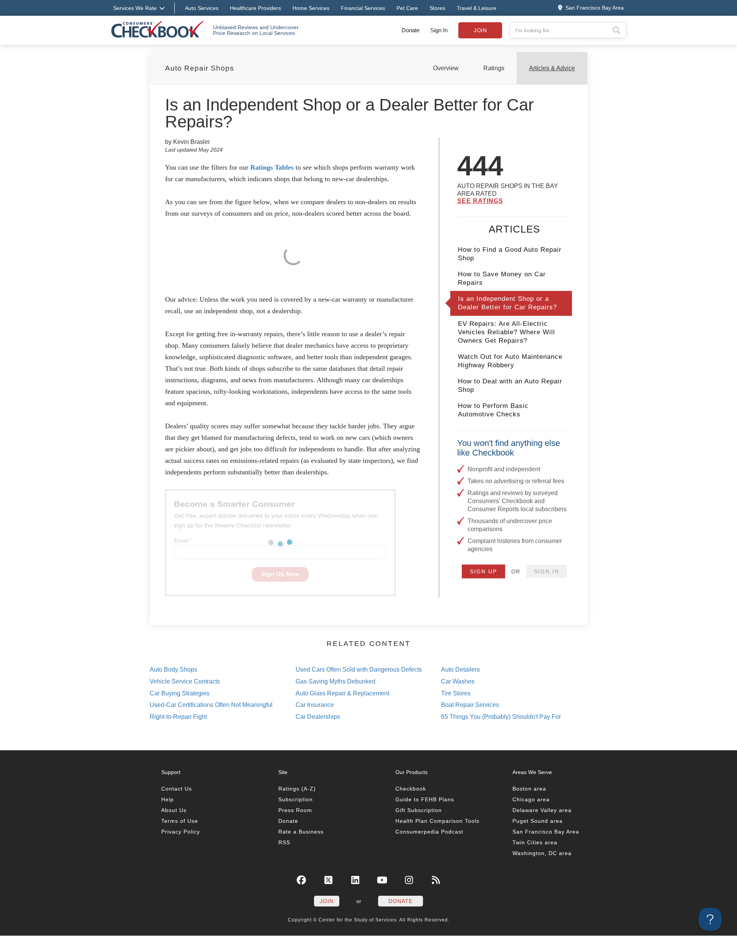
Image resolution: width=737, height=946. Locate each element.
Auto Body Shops (173, 669)
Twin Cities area (534, 842)
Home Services (310, 8)
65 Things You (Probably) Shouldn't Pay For (501, 716)
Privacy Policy (180, 832)
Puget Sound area (537, 821)
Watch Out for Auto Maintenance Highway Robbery (510, 361)
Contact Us (176, 789)
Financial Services (363, 8)
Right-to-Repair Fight (178, 716)
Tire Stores (456, 693)
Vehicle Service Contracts (185, 681)
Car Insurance (315, 705)
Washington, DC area (542, 853)
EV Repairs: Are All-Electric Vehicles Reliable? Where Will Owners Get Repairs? (506, 332)
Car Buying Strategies (180, 693)
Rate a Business (301, 832)
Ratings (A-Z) (297, 789)
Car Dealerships (318, 716)
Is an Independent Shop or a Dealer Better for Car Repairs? (507, 303)
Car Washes (457, 681)
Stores (437, 8)
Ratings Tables (272, 167)
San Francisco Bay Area (545, 832)
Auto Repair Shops (199, 68)
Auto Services (201, 8)
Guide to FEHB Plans (424, 799)
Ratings (493, 68)
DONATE (400, 901)
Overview (446, 68)
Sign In (439, 30)
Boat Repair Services (470, 705)
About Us (174, 810)
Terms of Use (179, 821)
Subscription (295, 799)
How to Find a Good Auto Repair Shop (510, 254)
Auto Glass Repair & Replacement (342, 693)
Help (167, 799)
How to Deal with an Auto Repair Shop (510, 385)
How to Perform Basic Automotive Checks (493, 410)
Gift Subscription (418, 810)
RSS (284, 842)
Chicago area (531, 799)
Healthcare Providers (255, 8)
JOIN (327, 901)
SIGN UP (483, 571)
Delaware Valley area (542, 810)
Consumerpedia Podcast (429, 832)
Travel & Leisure (476, 8)
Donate (411, 30)
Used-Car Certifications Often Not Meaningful (211, 705)
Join (480, 30)
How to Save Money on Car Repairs (502, 278)
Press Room (295, 810)
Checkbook (410, 789)
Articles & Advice (552, 68)
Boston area (529, 789)
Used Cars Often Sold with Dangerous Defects (359, 669)
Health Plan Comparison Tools (437, 821)
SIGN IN (546, 571)
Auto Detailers (460, 669)
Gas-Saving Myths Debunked (335, 681)
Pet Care (407, 8)
